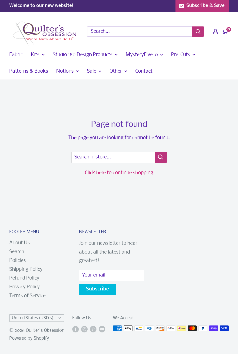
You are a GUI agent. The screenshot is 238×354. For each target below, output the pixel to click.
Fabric (16, 55)
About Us (19, 243)
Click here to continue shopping (119, 173)
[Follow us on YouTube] (102, 329)
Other (115, 71)
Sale (91, 71)
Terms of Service (27, 296)
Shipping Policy (26, 269)
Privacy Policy (24, 287)
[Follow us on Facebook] (75, 329)
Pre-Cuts (180, 55)
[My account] (215, 31)
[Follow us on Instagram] (84, 329)
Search (16, 251)
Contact (143, 71)
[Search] (198, 31)
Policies (17, 260)
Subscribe (97, 289)
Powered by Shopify (29, 338)
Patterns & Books (28, 71)
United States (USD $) (32, 318)
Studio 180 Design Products (82, 55)
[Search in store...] (161, 157)
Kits (35, 55)
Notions (65, 71)
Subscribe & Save (205, 5)
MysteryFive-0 (142, 55)
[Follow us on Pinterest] (93, 329)
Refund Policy (24, 278)
